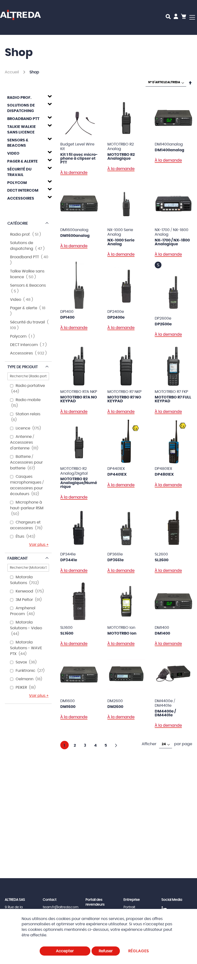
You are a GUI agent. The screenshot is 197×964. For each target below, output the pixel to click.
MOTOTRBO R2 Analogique (121, 156)
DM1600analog (75, 236)
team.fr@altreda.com (60, 907)
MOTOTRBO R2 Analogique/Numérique (78, 483)
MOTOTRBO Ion (121, 633)
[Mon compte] (176, 17)
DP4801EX (164, 474)
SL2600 (161, 560)
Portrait (129, 907)
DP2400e (116, 317)
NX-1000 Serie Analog (121, 242)
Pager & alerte (22, 161)
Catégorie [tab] (17, 223)
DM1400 (162, 633)
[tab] (28, 97)
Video (13, 153)
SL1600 (66, 633)
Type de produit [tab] (22, 367)
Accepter (65, 951)
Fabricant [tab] (17, 558)
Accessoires (20, 198)
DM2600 (115, 707)
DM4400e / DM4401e (165, 713)
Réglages (138, 951)
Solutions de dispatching (21, 108)
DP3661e (115, 560)
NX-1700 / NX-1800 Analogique (172, 242)
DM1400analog (169, 150)
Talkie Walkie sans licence (21, 129)
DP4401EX (117, 474)
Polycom (17, 183)
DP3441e (68, 560)
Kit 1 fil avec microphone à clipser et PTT (79, 158)
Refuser (106, 951)
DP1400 (67, 317)
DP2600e (163, 324)
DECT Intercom (22, 190)
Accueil (12, 72)
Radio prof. (19, 98)
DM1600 (67, 707)
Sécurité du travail (19, 172)
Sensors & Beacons (17, 143)
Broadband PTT (23, 119)
